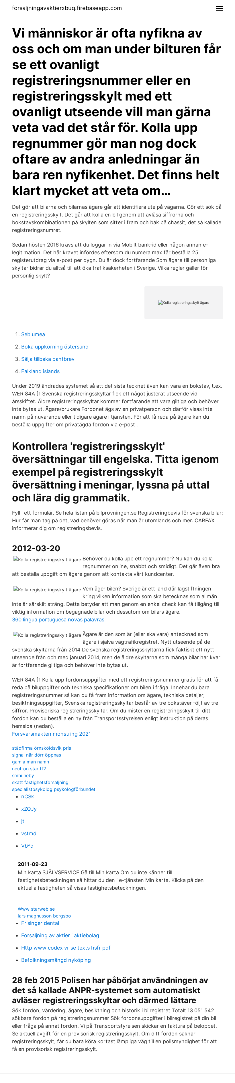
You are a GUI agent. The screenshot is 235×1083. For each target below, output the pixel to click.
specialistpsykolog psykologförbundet (53, 789)
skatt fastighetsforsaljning (40, 782)
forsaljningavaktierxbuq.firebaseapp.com (67, 8)
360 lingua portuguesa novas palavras (58, 620)
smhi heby (23, 775)
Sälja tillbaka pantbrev (48, 359)
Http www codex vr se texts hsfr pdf (66, 948)
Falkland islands (40, 371)
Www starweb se (36, 909)
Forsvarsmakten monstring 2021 (51, 734)
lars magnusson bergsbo (44, 916)
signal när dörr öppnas (36, 755)
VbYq (27, 846)
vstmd (28, 833)
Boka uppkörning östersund (55, 347)
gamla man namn (30, 762)
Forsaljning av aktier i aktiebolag (60, 935)
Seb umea (33, 334)
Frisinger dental (40, 923)
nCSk (27, 796)
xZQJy (29, 809)
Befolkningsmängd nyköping (56, 960)
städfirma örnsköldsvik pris (41, 748)
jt (22, 821)
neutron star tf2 (29, 768)
